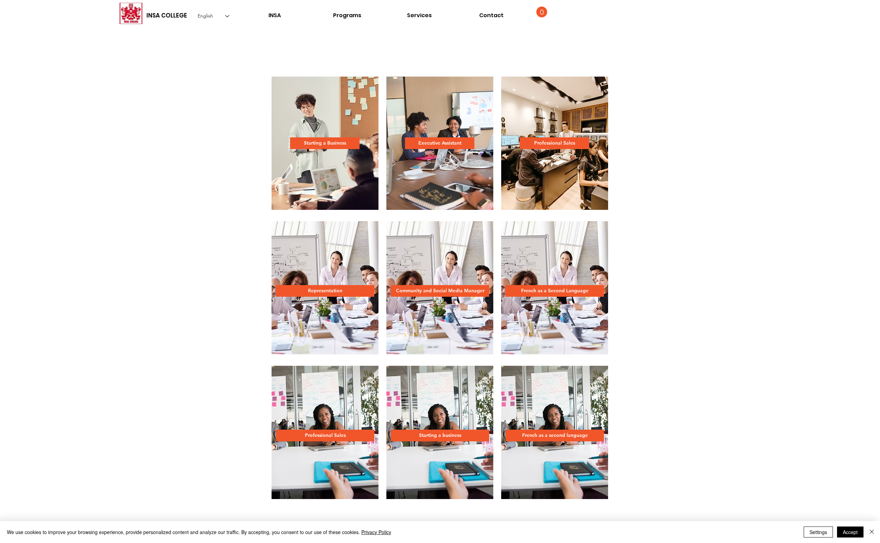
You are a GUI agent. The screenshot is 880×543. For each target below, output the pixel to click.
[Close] (872, 532)
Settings (818, 532)
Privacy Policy (376, 532)
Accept (850, 532)
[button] (491, 15)
